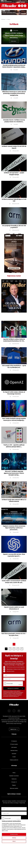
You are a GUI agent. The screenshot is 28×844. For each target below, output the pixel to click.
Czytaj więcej (13, 41)
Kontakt (14, 756)
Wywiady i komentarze (14, 775)
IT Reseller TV (14, 782)
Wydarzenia (14, 779)
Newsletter (14, 753)
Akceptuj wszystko (14, 834)
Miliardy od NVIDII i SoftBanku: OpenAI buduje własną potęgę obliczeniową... (14, 36)
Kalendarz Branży (14, 750)
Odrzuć (14, 841)
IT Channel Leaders (14, 744)
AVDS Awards (14, 747)
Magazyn (14, 785)
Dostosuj (14, 837)
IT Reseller (3, 19)
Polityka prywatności (14, 760)
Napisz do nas (13, 729)
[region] (14, 831)
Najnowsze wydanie (14, 788)
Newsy (8, 19)
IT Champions (14, 741)
